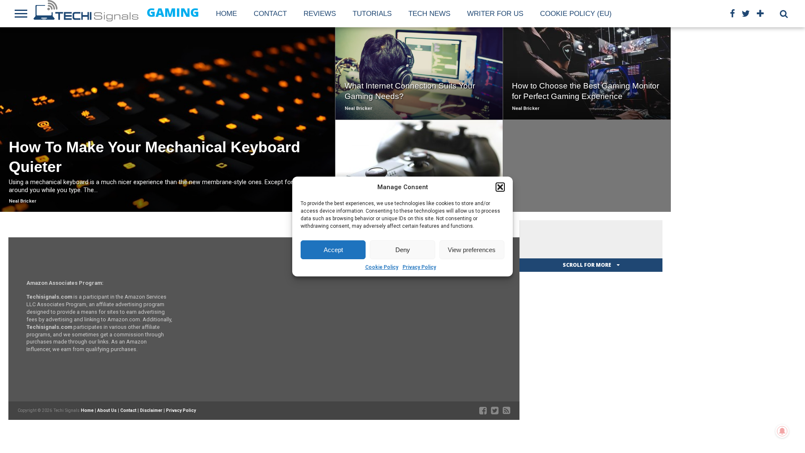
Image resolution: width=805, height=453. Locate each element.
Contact (270, 14)
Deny (402, 249)
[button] (500, 187)
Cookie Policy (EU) (576, 14)
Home (226, 14)
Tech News (429, 14)
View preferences (472, 249)
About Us (107, 410)
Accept (333, 249)
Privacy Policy (419, 267)
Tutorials (372, 14)
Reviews (320, 14)
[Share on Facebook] (150, 137)
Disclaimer (151, 410)
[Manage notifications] (782, 431)
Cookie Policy (381, 267)
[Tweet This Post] (168, 137)
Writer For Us (495, 14)
